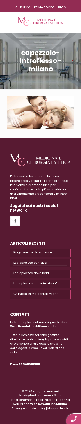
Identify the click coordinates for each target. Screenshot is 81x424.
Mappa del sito (58, 408)
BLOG (62, 7)
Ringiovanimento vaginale (33, 252)
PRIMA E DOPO (44, 7)
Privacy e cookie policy (28, 408)
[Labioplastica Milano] (40, 21)
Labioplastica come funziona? (36, 283)
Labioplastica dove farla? (32, 273)
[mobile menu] (75, 21)
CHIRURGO (23, 7)
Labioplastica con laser (30, 262)
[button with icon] (15, 221)
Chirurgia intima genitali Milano (36, 294)
